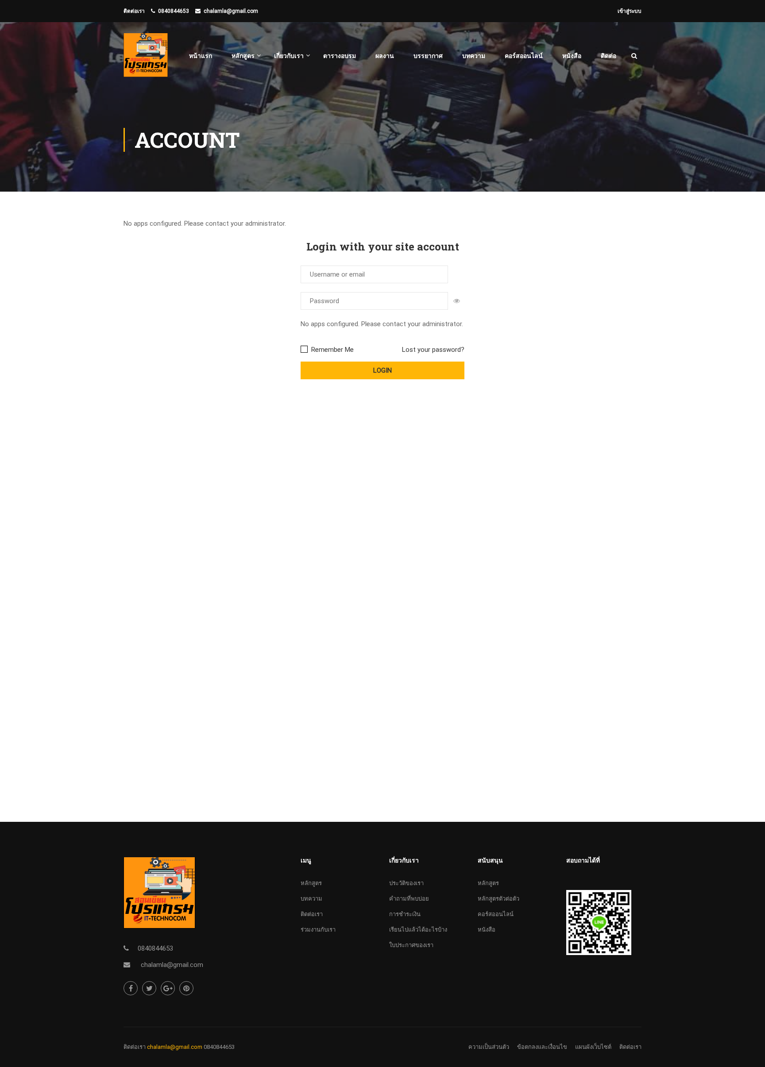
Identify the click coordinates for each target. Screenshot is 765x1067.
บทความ (473, 55)
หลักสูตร (243, 55)
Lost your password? (433, 350)
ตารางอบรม (339, 55)
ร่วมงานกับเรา (318, 929)
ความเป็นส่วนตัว (488, 1047)
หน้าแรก (200, 55)
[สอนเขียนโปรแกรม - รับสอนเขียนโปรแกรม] (146, 59)
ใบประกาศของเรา (411, 945)
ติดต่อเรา (312, 914)
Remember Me (331, 350)
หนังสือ (571, 55)
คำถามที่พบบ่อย (409, 898)
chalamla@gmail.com (231, 11)
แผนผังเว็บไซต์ (593, 1047)
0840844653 (173, 11)
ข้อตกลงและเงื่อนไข (542, 1047)
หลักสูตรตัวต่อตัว (498, 898)
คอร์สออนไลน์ (524, 55)
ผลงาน (384, 55)
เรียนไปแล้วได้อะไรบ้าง (418, 929)
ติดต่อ (608, 55)
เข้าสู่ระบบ (629, 11)
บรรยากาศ (428, 55)
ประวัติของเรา (406, 883)
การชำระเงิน (405, 914)
